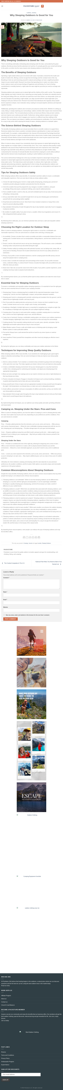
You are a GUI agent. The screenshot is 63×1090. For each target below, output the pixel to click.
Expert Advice (5, 1064)
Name (5, 592)
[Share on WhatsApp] (24, 537)
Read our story (5, 985)
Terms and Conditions (7, 1055)
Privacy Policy (5, 1058)
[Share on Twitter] (30, 537)
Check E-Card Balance (8, 1005)
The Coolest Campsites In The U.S (14, 563)
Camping (29, 12)
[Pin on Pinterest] (36, 537)
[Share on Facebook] (27, 537)
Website (5, 607)
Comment (6, 577)
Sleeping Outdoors (46, 543)
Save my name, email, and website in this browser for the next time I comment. (28, 615)
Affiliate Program (6, 995)
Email (5, 599)
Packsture (39, 20)
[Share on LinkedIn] (39, 537)
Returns (3, 1052)
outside (39, 543)
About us (3, 998)
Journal (34, 12)
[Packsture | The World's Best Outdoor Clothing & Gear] (31, 6)
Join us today (5, 1020)
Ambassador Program (7, 1061)
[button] (2, 6)
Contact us (4, 1002)
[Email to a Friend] (33, 537)
